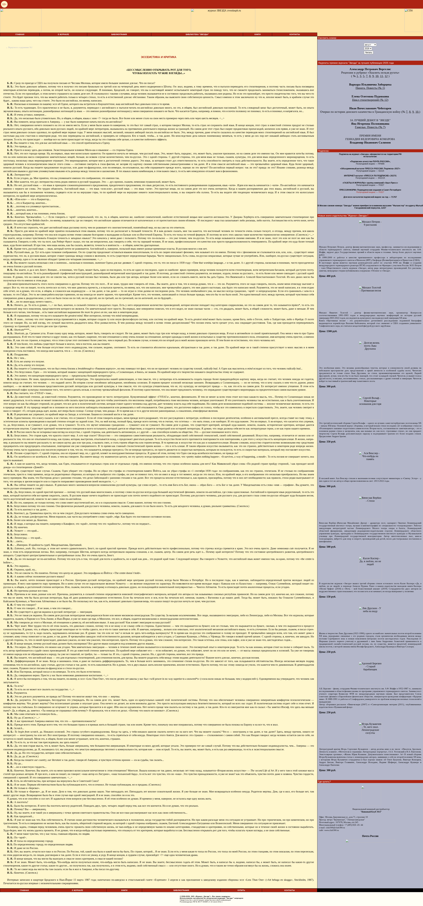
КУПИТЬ (241, 890)
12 (386, 76)
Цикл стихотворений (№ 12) (370, 99)
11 (381, 76)
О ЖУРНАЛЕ (63, 34)
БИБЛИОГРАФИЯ (119, 34)
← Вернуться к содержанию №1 (19, 47)
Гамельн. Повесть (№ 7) (370, 127)
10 (376, 76)
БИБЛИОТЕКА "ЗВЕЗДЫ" (197, 34)
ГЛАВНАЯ (19, 34)
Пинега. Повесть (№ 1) (370, 88)
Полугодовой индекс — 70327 (370, 192)
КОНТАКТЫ (294, 34)
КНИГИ (257, 34)
